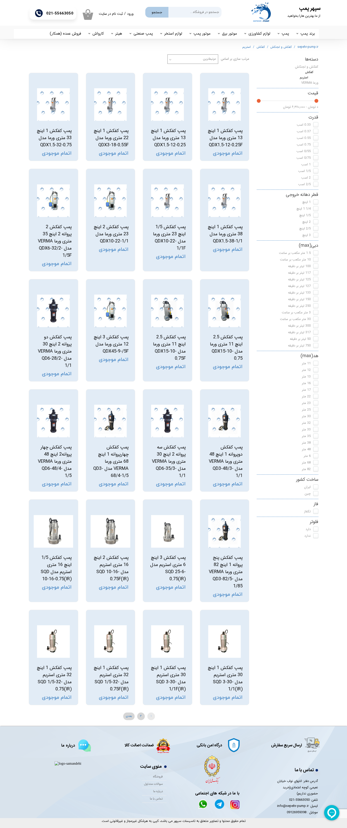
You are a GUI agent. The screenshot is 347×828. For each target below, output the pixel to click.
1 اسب (306, 164)
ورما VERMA (309, 82)
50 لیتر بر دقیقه (300, 339)
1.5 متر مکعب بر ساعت (295, 253)
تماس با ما (156, 799)
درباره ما (158, 791)
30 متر (306, 416)
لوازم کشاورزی (259, 34)
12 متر (306, 370)
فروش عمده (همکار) (65, 34)
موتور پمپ (202, 34)
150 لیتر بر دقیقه (299, 299)
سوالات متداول (153, 784)
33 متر (306, 429)
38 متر (306, 442)
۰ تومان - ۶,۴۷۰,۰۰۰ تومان (300, 107)
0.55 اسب (304, 138)
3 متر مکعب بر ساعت (296, 312)
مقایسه (235, 80)
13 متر (306, 376)
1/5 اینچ (305, 215)
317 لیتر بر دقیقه (299, 332)
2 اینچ (306, 222)
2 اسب (306, 177)
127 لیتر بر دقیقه (299, 286)
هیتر (118, 34)
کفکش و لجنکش (306, 66)
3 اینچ (306, 235)
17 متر (306, 390)
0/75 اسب (303, 158)
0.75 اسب (304, 144)
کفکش (309, 72)
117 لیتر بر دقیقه (299, 272)
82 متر (306, 469)
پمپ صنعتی (143, 34)
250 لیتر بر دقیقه (299, 306)
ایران (307, 487)
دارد (308, 529)
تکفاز (307, 511)
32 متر (306, 423)
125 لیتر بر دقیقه (299, 279)
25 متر (306, 409)
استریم (304, 77)
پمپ (285, 34)
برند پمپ (308, 34)
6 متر (307, 456)
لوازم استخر (173, 34)
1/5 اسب (304, 171)
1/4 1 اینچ (303, 208)
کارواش (98, 34)
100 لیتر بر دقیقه (299, 266)
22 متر (306, 396)
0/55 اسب (303, 151)
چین (308, 493)
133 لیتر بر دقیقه (299, 292)
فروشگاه (158, 777)
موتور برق (229, 34)
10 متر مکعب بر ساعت (295, 259)
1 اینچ (306, 202)
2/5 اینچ (305, 228)
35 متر (306, 436)
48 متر (306, 449)
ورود (130, 14)
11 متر (306, 363)
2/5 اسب (304, 184)
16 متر (306, 383)
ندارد (307, 536)
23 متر (306, 403)
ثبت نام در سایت (111, 14)
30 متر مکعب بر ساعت (295, 319)
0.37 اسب (304, 131)
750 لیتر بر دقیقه (299, 345)
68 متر (306, 462)
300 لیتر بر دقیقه (299, 325)
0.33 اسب (304, 124)
